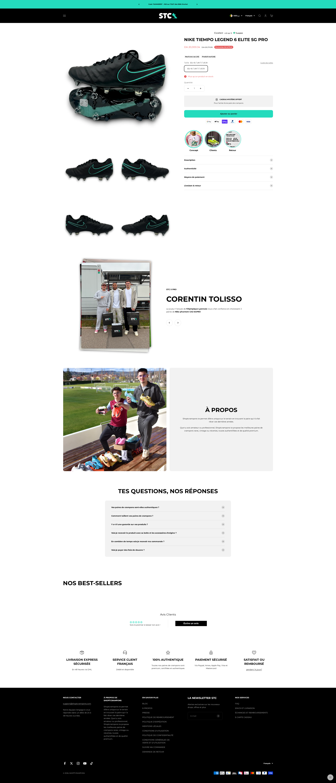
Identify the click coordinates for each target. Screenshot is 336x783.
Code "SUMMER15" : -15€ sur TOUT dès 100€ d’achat (168, 4)
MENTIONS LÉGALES (151, 726)
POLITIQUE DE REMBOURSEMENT (158, 717)
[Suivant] (197, 4)
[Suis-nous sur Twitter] (71, 763)
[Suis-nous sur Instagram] (78, 763)
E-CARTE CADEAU (243, 717)
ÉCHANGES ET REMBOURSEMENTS (251, 712)
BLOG (145, 703)
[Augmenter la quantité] (200, 88)
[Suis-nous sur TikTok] (91, 763)
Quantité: (188, 82)
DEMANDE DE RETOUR (153, 752)
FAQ (237, 703)
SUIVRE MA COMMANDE (153, 747)
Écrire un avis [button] (191, 623)
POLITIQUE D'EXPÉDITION (154, 722)
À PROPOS (147, 708)
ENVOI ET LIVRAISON (245, 708)
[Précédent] (138, 4)
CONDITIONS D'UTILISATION (155, 731)
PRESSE (146, 712)
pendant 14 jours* (254, 669)
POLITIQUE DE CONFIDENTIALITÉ (157, 735)
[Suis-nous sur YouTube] (85, 763)
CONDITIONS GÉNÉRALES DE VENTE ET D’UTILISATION (156, 741)
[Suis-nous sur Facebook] (65, 763)
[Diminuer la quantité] (188, 88)
